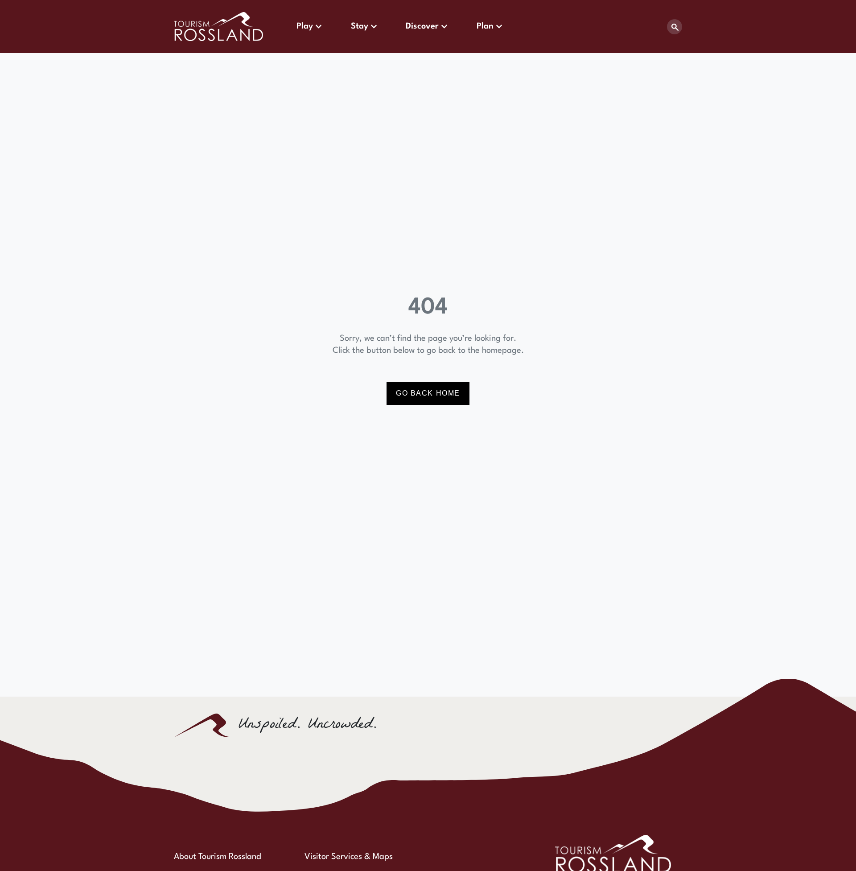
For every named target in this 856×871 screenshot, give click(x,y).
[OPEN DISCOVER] (444, 26)
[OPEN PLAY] (318, 26)
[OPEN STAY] (373, 26)
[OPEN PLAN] (499, 26)
